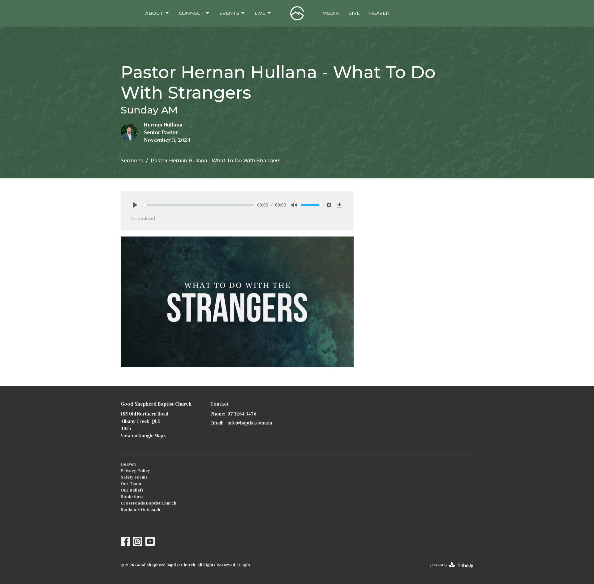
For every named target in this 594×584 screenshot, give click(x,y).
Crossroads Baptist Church (148, 503)
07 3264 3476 (241, 414)
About (154, 13)
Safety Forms (134, 477)
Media (330, 13)
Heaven (379, 13)
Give (354, 13)
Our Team (131, 483)
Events (229, 13)
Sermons (132, 161)
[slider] (198, 205)
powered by (448, 570)
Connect (191, 13)
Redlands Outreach (140, 509)
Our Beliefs (132, 490)
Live (260, 13)
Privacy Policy (135, 470)
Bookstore (132, 496)
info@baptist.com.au (249, 423)
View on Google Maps (143, 435)
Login (244, 565)
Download (143, 218)
